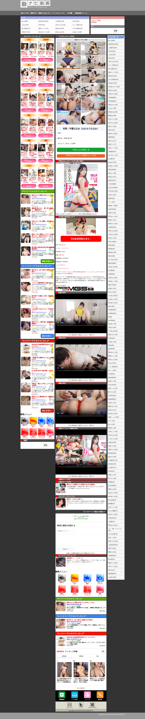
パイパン (87, 272)
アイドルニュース (58, 13)
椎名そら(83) (112, 126)
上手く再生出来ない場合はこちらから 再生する (81, 335)
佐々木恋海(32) (113, 534)
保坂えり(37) (112, 475)
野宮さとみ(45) (113, 359)
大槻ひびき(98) (77, 32)
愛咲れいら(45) (113, 356)
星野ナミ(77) (112, 144)
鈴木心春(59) (112, 241)
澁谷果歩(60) (112, 227)
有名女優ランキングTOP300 (45, 60)
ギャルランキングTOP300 (29, 60)
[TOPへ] (33, 4)
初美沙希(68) (112, 169)
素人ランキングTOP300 (28, 85)
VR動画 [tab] (81, 656)
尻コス (63, 265)
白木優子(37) (112, 467)
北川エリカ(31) (113, 566)
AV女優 (69, 13)
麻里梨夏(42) (112, 399)
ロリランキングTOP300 (45, 85)
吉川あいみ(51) (113, 299)
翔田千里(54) (112, 285)
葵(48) (110, 317)
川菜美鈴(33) (112, 518)
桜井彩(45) (111, 348)
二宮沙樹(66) (112, 184)
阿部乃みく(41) (113, 406)
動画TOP (34, 13)
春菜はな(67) (112, 177)
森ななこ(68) (112, 173)
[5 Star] (83, 517)
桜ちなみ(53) (112, 292)
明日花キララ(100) (44, 32)
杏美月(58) (111, 256)
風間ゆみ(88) (112, 115)
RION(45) (111, 345)
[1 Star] (78, 517)
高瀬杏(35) (111, 482)
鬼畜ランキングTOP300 (28, 160)
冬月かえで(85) (113, 119)
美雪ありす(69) (113, 166)
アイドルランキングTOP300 (28, 186)
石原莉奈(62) (112, 209)
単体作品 (79, 272)
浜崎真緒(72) (112, 151)
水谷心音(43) (112, 385)
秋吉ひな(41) (112, 410)
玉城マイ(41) (112, 403)
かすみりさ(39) (113, 439)
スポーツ (98, 272)
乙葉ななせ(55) (113, 277)
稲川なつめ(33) (113, 514)
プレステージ (65, 248)
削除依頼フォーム (81, 13)
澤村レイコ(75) (113, 148)
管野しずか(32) (113, 541)
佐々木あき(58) (113, 259)
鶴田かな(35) (112, 489)
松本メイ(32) (112, 537)
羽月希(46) (111, 338)
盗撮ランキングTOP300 (45, 160)
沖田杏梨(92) (112, 101)
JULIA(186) (75, 21)
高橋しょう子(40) (113, 417)
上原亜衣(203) (59, 21)
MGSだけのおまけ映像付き (65, 273)
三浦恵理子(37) (113, 460)
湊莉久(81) (111, 130)
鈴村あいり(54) (113, 281)
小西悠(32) (111, 521)
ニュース (87, 699)
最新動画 (61, 699)
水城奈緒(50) (112, 310)
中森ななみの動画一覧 (80, 150)
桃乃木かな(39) (113, 435)
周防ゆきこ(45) (113, 352)
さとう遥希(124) (77, 25)
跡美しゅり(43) (113, 388)
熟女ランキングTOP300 (28, 135)
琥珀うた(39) (112, 446)
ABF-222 (61, 255)
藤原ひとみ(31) (113, 563)
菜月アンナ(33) (113, 507)
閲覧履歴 (94, 22)
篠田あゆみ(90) (113, 112)
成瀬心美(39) (112, 442)
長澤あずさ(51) (113, 303)
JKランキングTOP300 (29, 110)
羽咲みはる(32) (113, 525)
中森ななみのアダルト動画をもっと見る (81, 155)
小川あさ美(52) (113, 295)
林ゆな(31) (111, 570)
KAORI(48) (111, 320)
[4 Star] (82, 517)
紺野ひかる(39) (113, 449)
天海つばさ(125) (60, 25)
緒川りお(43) (112, 392)
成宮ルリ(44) (112, 381)
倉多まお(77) (112, 141)
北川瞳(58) (111, 270)
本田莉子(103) (25, 32)
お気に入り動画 (96, 20)
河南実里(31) (112, 555)
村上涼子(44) (112, 363)
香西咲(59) (111, 249)
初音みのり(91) (113, 105)
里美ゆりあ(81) (113, 133)
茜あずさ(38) (112, 457)
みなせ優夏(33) (113, 511)
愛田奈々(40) (112, 428)
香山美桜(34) (112, 500)
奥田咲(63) (111, 198)
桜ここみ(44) (112, 370)
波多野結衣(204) (43, 21)
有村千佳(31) (112, 548)
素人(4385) (24, 21)
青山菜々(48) (112, 324)
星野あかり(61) (113, 223)
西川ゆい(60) (112, 238)
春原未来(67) (112, 180)
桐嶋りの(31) (112, 552)
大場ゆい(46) (112, 342)
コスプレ (93, 272)
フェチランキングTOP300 (46, 135)
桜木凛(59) (111, 245)
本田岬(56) (111, 274)
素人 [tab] (97, 656)
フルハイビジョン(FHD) (70, 272)
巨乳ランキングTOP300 (45, 110)
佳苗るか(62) (112, 213)
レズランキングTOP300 (45, 186)
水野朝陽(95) (112, 97)
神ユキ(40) (111, 424)
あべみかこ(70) (113, 155)
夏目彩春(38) (112, 453)
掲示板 (100, 699)
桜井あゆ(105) (59, 28)
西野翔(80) (111, 137)
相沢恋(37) (111, 471)
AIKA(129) (41, 25)
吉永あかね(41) (113, 413)
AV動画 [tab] (64, 656)
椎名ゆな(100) (59, 32)
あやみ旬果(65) (113, 187)
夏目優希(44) (112, 377)
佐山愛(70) (111, 159)
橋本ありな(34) (113, 496)
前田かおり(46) (113, 334)
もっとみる (80, 688)
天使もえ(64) (112, 195)
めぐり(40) (111, 421)
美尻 (83, 272)
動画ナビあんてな (45, 13)
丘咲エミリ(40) (113, 431)
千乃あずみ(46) (113, 331)
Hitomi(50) (111, 306)
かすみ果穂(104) (77, 28)
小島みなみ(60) (113, 234)
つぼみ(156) (25, 25)
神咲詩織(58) (112, 263)
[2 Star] (79, 517)
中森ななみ (62, 245)
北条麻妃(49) (112, 313)
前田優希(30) (112, 573)
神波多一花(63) (113, 205)
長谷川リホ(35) (113, 493)
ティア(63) (111, 202)
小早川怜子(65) (113, 191)
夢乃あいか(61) (113, 216)
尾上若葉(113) (25, 28)
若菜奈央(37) (112, 464)
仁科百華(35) (112, 485)
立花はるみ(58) (113, 267)
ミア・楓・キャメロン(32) (115, 529)
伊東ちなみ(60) (113, 231)
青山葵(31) (111, 559)
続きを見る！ (47, 261)
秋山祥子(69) (112, 162)
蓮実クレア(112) (43, 28)
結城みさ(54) (112, 288)
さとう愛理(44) (113, 366)
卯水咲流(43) (112, 395)
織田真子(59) (112, 252)
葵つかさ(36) (112, 478)
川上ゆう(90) (112, 108)
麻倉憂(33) (111, 503)
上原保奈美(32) (113, 545)
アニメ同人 (74, 699)
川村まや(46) (112, 327)
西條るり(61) (112, 220)
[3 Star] (81, 517)
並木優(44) (111, 374)
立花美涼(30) (112, 577)
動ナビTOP (25, 13)
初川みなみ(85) (113, 123)
